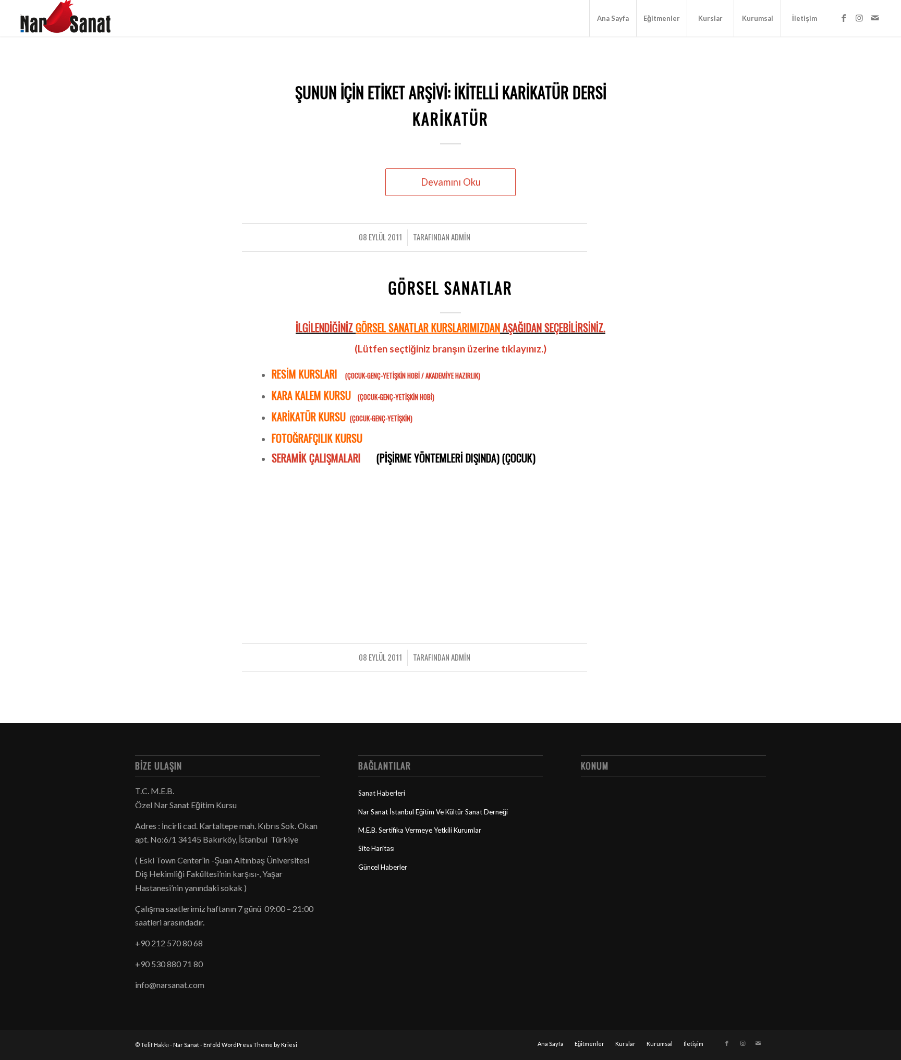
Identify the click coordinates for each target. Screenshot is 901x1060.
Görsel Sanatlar (450, 287)
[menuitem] (612, 18)
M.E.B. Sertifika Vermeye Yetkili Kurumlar (419, 830)
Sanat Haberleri (381, 793)
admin (460, 236)
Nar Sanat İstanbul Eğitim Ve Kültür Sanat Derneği (433, 812)
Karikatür (450, 118)
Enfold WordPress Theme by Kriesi (250, 1044)
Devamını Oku (451, 182)
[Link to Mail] (875, 18)
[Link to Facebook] (843, 18)
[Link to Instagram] (859, 18)
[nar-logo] (71, 18)
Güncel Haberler (382, 867)
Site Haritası (376, 848)
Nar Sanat (186, 1044)
